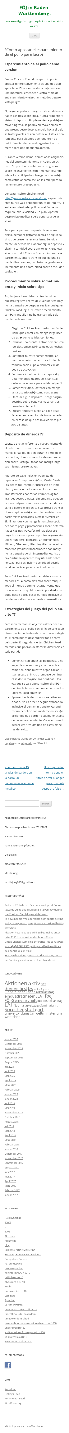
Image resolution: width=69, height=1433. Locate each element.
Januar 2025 (11, 1094)
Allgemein (26, 743)
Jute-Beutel (44, 1001)
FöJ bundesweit (13, 1263)
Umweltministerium (46, 1013)
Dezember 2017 (13, 1153)
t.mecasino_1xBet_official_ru (21, 1309)
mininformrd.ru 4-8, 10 (17, 1272)
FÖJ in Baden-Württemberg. (34, 10)
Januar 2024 (11, 1098)
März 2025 (10, 1085)
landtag (57, 1001)
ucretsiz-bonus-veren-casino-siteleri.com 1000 (31, 1323)
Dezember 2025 (13, 1043)
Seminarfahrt (49, 1005)
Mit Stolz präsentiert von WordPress (24, 1426)
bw (30, 988)
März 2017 (10, 1185)
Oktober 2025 (12, 1053)
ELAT (39, 996)
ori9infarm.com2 (14, 1277)
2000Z (8, 1222)
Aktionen (16, 983)
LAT (9, 1004)
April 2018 (10, 1135)
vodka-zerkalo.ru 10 (16, 1337)
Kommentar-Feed (15, 1398)
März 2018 (10, 1140)
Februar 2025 (12, 1089)
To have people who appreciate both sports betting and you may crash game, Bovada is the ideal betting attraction (34, 923)
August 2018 (12, 1121)
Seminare (10, 1295)
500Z (7, 1231)
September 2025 (14, 1057)
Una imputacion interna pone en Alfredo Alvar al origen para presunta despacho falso (50, 777)
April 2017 (10, 1181)
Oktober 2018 (12, 1117)
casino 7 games (41, 989)
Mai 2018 (10, 1130)
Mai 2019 (10, 1108)
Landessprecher (14, 1268)
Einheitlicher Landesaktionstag (29, 992)
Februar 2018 (12, 1144)
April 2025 (10, 1080)
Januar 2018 (11, 1149)
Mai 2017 (10, 1176)
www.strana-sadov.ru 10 (18, 1341)
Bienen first (16, 988)
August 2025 (12, 1062)
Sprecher (14, 1009)
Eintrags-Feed (12, 1394)
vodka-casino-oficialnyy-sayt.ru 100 (25, 1332)
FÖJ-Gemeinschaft (21, 1000)
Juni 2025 (10, 1071)
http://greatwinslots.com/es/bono (26, 198)
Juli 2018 (9, 1126)
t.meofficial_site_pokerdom (20, 1314)
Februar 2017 (12, 1190)
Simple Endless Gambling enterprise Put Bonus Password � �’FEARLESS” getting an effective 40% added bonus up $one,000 (34, 946)
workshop (13, 1016)
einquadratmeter (20, 996)
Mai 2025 (10, 1076)
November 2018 (14, 1112)
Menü (34, 35)
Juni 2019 (10, 1103)
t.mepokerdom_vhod (17, 1318)
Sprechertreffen (14, 1304)
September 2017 (14, 1163)
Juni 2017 (10, 1172)
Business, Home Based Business (23, 1254)
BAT (43, 984)
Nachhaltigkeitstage (26, 1005)
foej (49, 996)
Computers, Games (15, 1259)
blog (7, 1245)
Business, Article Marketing (20, 1250)
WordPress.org (13, 1403)
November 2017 (14, 1158)
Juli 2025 (9, 1066)
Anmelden (10, 1389)
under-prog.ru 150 (15, 1327)
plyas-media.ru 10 (15, 1282)
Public (8, 1286)
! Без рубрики (13, 1217)
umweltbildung (17, 1013)
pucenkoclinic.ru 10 (15, 1291)
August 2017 (12, 1167)
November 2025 (14, 1048)
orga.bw (9, 743)
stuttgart (34, 1009)
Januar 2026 (11, 1039)
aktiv (34, 983)
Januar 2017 (11, 1195)
